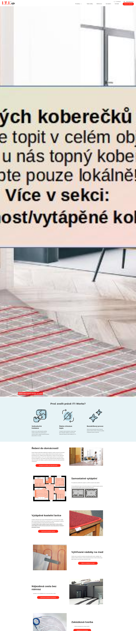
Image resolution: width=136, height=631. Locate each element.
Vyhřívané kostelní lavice (48, 531)
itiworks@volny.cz (130, 1)
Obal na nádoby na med (87, 563)
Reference (99, 3)
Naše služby (90, 3)
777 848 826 (118, 1)
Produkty (77, 3)
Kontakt (117, 3)
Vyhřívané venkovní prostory (48, 597)
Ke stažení (108, 3)
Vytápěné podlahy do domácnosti (48, 465)
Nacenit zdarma (128, 3)
